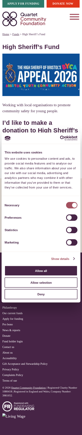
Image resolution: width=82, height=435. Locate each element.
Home (5, 34)
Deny (41, 294)
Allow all (41, 271)
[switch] (71, 217)
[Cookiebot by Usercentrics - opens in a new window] (60, 138)
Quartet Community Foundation (28, 387)
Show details (60, 258)
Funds (15, 34)
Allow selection (41, 282)
